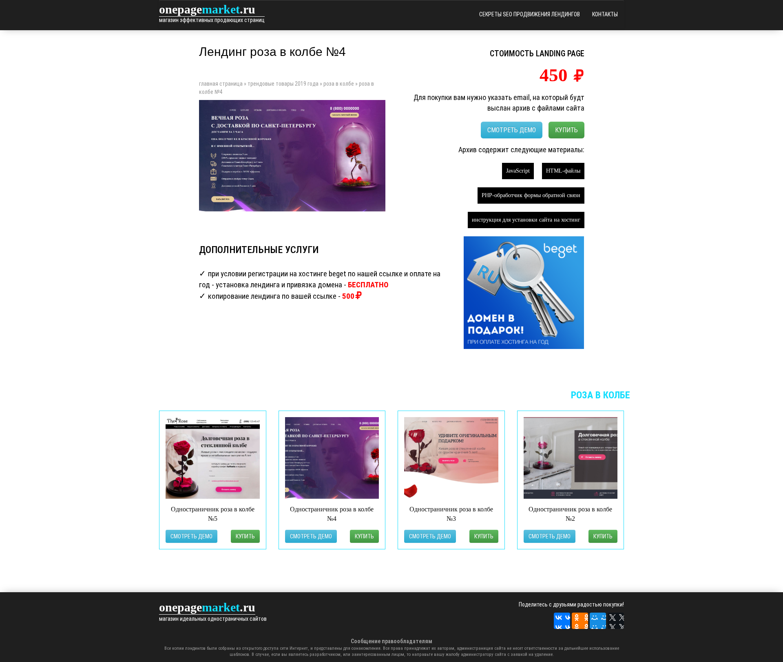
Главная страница (221, 83)
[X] (616, 621)
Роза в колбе (338, 83)
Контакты (605, 14)
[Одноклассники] (580, 621)
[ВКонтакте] (562, 621)
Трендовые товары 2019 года (283, 83)
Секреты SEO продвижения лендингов (529, 14)
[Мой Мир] (598, 621)
